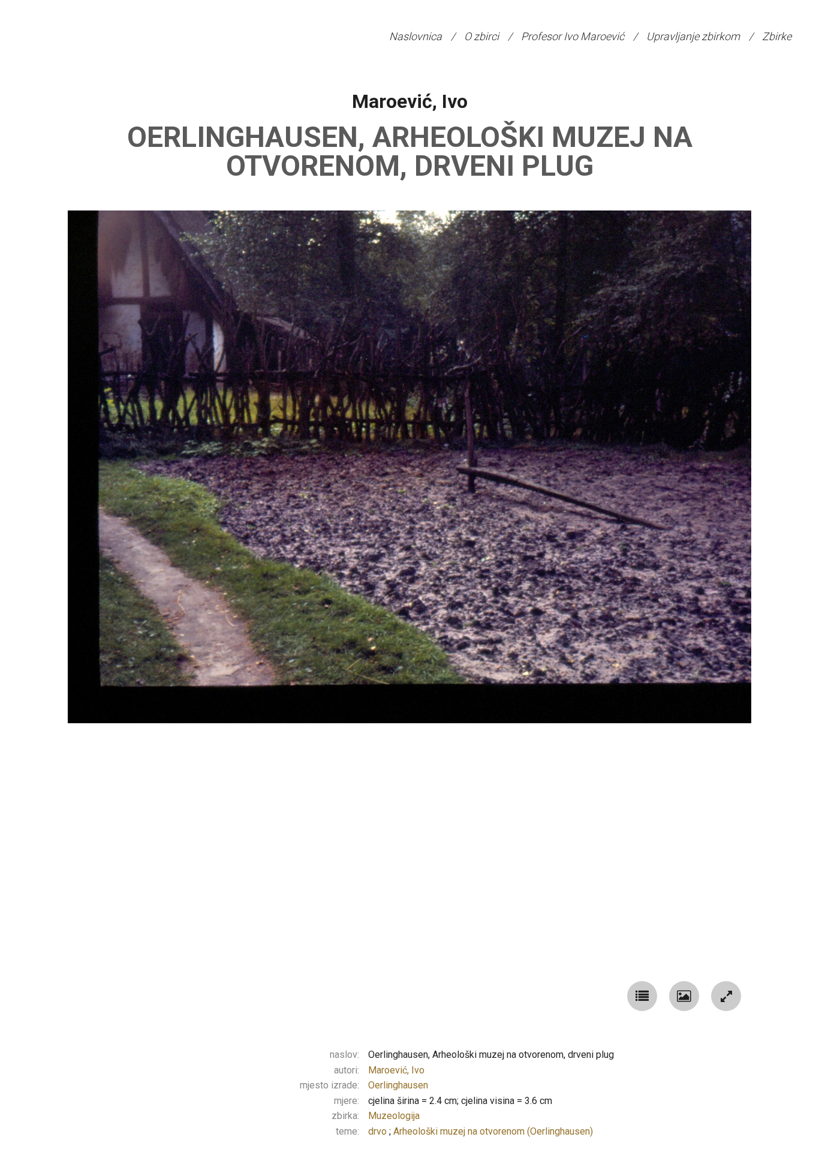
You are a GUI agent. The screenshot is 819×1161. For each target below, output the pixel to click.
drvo (378, 1131)
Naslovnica (415, 36)
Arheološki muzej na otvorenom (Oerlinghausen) (493, 1131)
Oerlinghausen (398, 1085)
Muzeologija (394, 1115)
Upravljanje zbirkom (693, 36)
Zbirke (776, 36)
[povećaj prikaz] (726, 996)
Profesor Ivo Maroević (572, 36)
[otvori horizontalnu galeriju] (684, 996)
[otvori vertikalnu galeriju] (642, 996)
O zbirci (481, 36)
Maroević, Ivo (410, 101)
